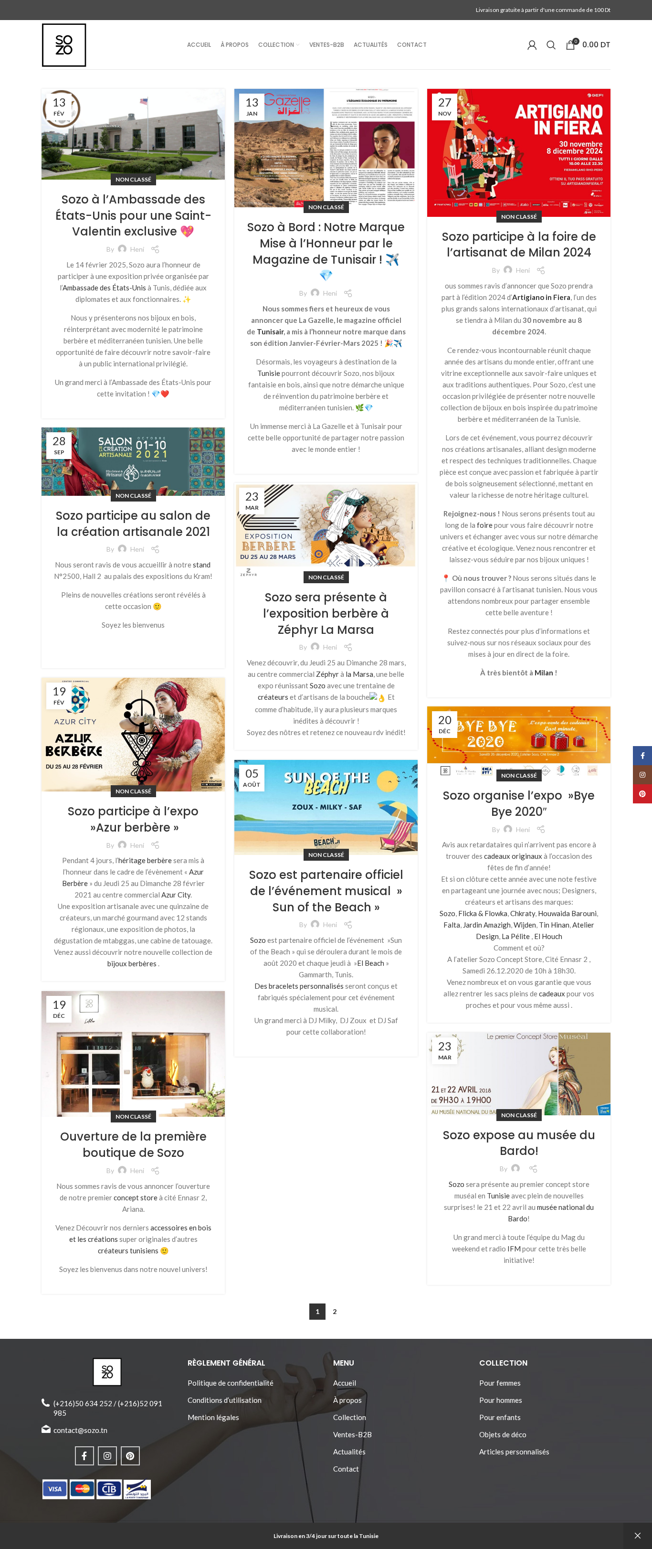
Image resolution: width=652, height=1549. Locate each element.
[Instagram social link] (107, 1455)
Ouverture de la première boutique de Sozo (133, 1145)
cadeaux (552, 993)
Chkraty (522, 913)
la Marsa (359, 674)
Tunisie (268, 373)
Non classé (133, 179)
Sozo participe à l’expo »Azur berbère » (133, 819)
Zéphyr (327, 674)
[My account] (532, 44)
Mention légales (213, 1417)
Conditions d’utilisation (225, 1400)
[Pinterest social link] (130, 1455)
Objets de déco (502, 1434)
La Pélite (516, 936)
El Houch (548, 936)
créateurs (273, 697)
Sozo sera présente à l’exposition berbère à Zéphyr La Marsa (326, 613)
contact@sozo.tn (80, 1430)
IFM (514, 1248)
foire (485, 525)
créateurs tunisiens (128, 1250)
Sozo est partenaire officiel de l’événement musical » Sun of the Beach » (326, 891)
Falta (451, 924)
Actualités (349, 1451)
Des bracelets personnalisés (299, 986)
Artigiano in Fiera (541, 297)
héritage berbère (145, 860)
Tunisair (270, 331)
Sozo (318, 685)
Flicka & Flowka (482, 913)
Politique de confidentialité (230, 1382)
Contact (346, 1468)
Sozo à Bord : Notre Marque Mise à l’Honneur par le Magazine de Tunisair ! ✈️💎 (326, 251)
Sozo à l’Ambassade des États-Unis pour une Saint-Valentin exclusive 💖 (133, 215)
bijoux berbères (132, 963)
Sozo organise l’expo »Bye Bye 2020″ (519, 804)
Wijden (525, 924)
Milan (544, 672)
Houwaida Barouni (567, 913)
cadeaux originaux (513, 856)
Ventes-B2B (352, 1434)
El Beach (370, 963)
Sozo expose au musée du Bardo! (519, 1143)
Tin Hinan (554, 924)
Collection (349, 1417)
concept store (136, 1197)
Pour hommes (500, 1400)
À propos (347, 1400)
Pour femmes (500, 1382)
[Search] (551, 44)
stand (201, 564)
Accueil (344, 1382)
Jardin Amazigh (487, 924)
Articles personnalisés (514, 1451)
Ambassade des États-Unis (104, 287)
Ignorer (637, 1536)
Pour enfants (500, 1417)
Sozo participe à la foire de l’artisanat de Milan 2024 (519, 245)
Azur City (175, 894)
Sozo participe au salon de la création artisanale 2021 (133, 524)
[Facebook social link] (84, 1455)
